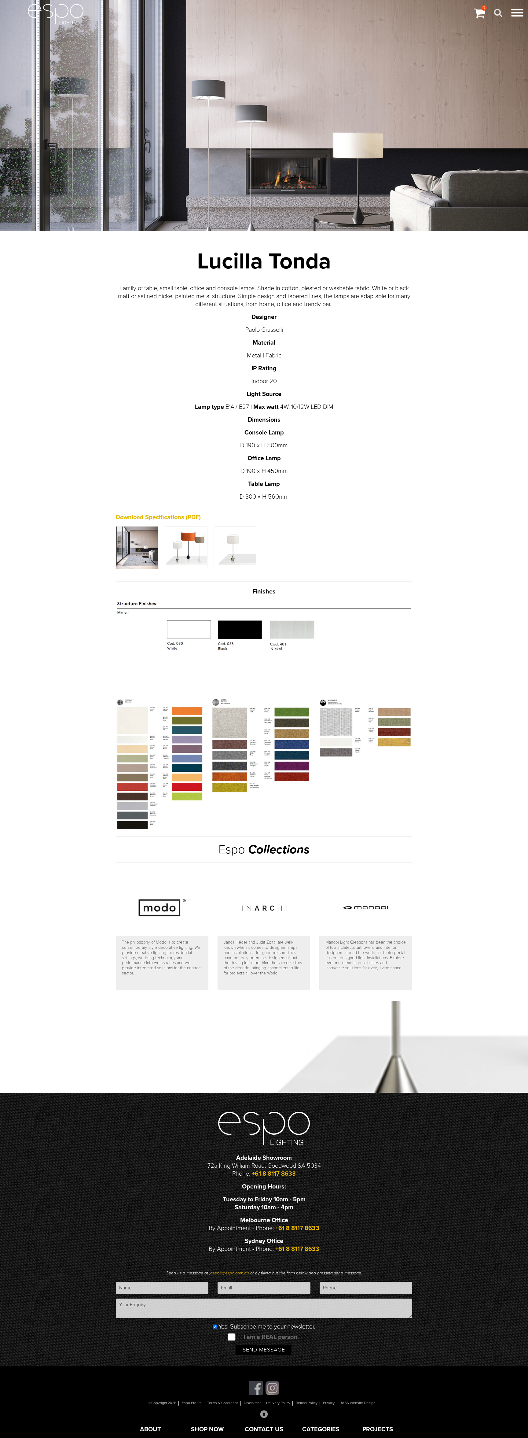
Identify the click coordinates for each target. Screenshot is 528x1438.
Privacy (329, 1403)
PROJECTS (377, 1429)
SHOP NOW (207, 1429)
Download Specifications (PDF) (158, 517)
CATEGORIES (320, 1429)
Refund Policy (306, 1403)
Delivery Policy (278, 1403)
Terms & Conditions (222, 1403)
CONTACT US (264, 1429)
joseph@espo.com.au (229, 1273)
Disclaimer (252, 1403)
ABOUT (150, 1429)
